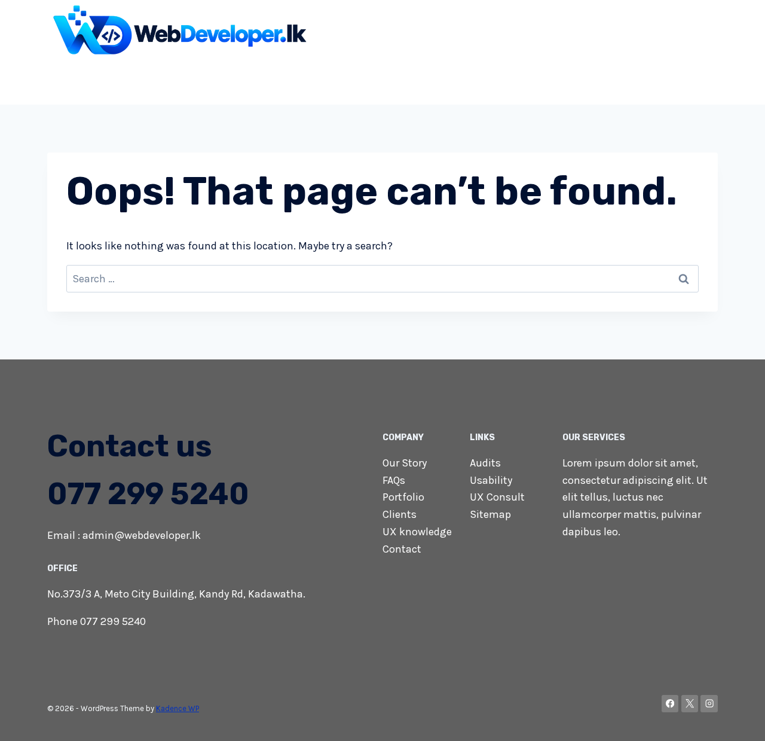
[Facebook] (670, 703)
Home (119, 80)
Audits (485, 462)
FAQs (393, 480)
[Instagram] (709, 703)
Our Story (404, 462)
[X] (690, 703)
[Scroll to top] (737, 719)
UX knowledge (417, 531)
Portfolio (403, 497)
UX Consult (497, 497)
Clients (399, 514)
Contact (692, 80)
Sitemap (490, 514)
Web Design (175, 80)
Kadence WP (177, 708)
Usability (491, 480)
